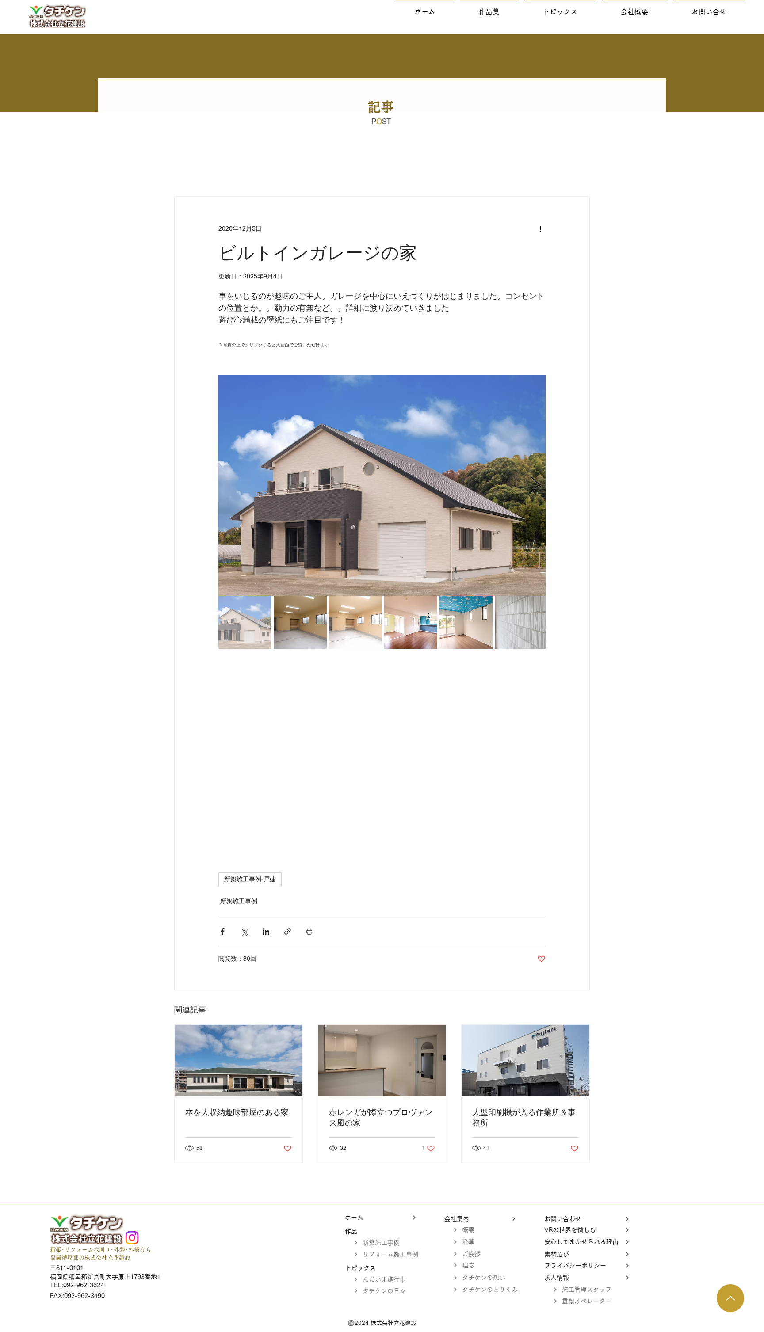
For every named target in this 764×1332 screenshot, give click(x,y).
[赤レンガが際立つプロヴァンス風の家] (382, 1060)
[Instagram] (132, 1237)
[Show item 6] (521, 622)
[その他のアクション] (540, 228)
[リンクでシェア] (287, 931)
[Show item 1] (244, 622)
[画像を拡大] (382, 485)
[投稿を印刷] (309, 931)
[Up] (730, 1298)
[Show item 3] (355, 622)
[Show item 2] (300, 622)
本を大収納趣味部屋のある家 (237, 1112)
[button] (489, 11)
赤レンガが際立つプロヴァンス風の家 (380, 1117)
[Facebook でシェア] (222, 931)
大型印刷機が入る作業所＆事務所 (524, 1117)
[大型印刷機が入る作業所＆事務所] (525, 1060)
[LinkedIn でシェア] (266, 931)
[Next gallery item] (535, 485)
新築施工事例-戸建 (250, 879)
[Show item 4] (410, 622)
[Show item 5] (466, 622)
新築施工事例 (238, 901)
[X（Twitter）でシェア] (244, 931)
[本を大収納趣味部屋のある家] (238, 1060)
